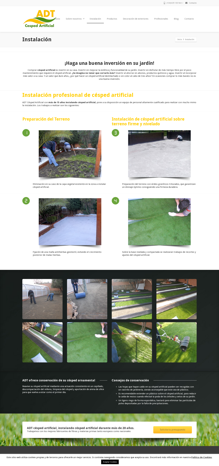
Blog (176, 18)
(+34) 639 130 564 (174, 3)
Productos (112, 18)
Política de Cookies (201, 457)
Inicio (57, 18)
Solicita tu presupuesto (172, 429)
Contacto (192, 3)
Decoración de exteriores (135, 18)
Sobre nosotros (74, 18)
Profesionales (161, 18)
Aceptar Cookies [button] (110, 462)
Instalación (95, 18)
